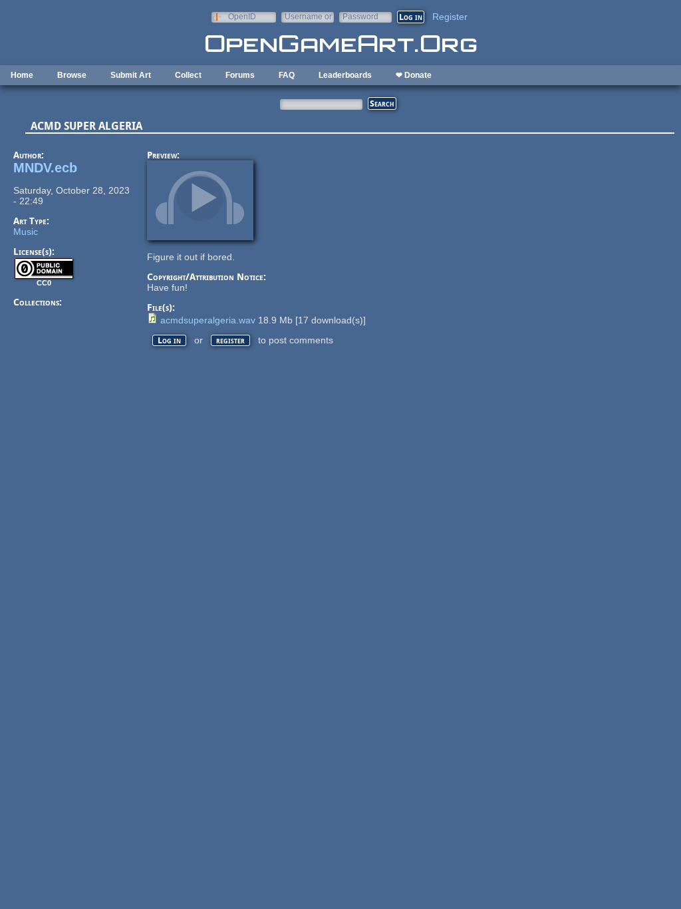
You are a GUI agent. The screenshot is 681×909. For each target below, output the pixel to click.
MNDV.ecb (45, 167)
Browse (71, 75)
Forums (240, 75)
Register (450, 16)
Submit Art (130, 75)
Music (25, 231)
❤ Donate (414, 75)
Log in (169, 340)
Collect (188, 75)
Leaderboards (345, 75)
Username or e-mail (308, 16)
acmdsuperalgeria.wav (207, 320)
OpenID (242, 16)
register (230, 340)
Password (360, 16)
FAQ (287, 75)
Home (22, 75)
